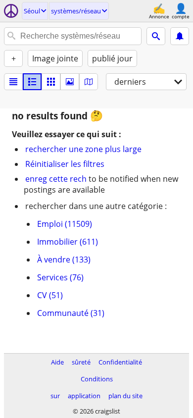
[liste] (13, 81)
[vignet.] (32, 81)
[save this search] (179, 36)
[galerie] (69, 81)
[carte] (88, 81)
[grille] (51, 81)
